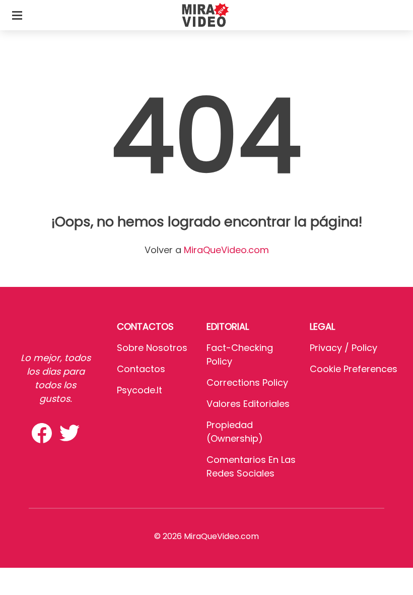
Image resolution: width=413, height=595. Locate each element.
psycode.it (139, 390)
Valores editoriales (248, 403)
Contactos (141, 369)
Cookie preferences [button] (353, 369)
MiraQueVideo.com (226, 250)
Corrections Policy (247, 382)
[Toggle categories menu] (17, 15)
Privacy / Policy (343, 347)
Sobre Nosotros (152, 347)
